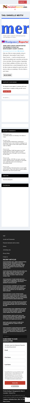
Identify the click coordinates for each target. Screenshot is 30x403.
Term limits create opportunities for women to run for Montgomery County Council (14, 47)
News (16, 51)
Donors (4, 246)
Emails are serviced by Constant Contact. (14, 378)
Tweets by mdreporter (8, 179)
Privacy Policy (6, 253)
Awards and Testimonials (9, 239)
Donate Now (6, 91)
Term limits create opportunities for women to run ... (14, 36)
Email (6, 350)
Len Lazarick (6, 51)
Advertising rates (7, 250)
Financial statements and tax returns (11, 243)
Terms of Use (12, 393)
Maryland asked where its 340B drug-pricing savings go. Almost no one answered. (13, 323)
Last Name (8, 364)
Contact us (5, 257)
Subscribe (15, 383)
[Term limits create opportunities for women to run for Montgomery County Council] (15, 42)
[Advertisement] (15, 112)
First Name (8, 357)
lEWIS (4, 134)
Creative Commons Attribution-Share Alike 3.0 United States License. (15, 399)
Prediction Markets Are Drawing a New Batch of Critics (14, 136)
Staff (4, 236)
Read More (7, 75)
